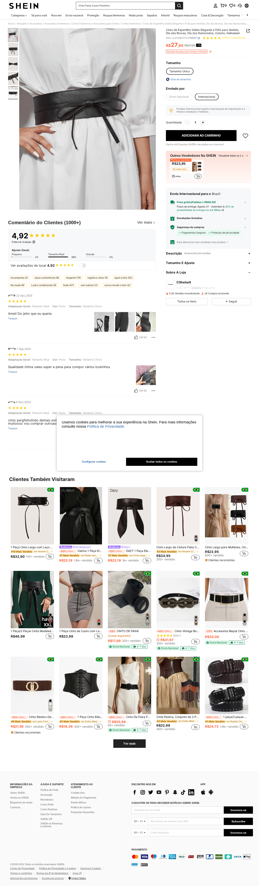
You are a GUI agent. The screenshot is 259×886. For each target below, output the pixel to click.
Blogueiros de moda (21, 802)
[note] (220, 560)
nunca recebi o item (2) (117, 285)
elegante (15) (73, 277)
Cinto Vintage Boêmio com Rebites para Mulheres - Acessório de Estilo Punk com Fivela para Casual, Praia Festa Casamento (178, 631)
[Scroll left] (242, 15)
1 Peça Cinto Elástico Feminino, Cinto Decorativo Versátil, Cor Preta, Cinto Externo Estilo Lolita (81, 717)
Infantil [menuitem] (165, 15)
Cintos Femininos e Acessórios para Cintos (95, 23)
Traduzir (12, 318)
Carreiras (15, 807)
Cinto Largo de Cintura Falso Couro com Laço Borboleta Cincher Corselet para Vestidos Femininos (178, 547)
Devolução (46, 794)
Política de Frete (49, 790)
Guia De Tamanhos (51, 814)
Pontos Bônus (78, 802)
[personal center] (215, 5)
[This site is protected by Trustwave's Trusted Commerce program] (135, 864)
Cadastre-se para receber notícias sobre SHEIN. (166, 803)
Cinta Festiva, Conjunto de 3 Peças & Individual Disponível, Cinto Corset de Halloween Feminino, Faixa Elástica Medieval (178, 717)
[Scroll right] (247, 15)
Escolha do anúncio (53, 878)
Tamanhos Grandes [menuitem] (239, 15)
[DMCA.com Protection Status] (144, 864)
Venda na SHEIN (19, 797)
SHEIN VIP (46, 819)
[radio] (179, 71)
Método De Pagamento (83, 797)
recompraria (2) (19, 277)
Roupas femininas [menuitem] (114, 15)
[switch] (82, 265)
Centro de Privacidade (22, 868)
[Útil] (136, 337)
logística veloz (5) (98, 277)
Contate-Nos (78, 792)
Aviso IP (77, 873)
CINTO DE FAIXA (124, 631)
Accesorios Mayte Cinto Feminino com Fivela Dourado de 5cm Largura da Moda (227, 631)
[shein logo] (23, 5)
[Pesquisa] (179, 5)
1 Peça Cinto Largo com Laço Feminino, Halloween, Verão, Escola (32, 547)
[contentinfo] (192, 856)
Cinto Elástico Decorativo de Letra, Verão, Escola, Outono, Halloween (32, 717)
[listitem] (186, 170)
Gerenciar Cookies (90, 868)
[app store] (203, 794)
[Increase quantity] (203, 122)
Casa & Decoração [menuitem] (212, 15)
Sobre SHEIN (17, 792)
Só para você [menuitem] (39, 15)
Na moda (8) (17, 285)
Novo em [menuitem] (56, 15)
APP (202, 784)
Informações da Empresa (24, 878)
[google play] (211, 794)
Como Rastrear (48, 809)
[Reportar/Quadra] (153, 337)
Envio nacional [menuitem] (74, 15)
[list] (164, 792)
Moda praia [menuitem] (136, 15)
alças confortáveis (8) (47, 277)
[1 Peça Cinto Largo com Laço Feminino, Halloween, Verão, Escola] (32, 516)
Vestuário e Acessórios (29, 23)
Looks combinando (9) (43, 285)
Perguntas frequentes (82, 812)
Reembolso (46, 799)
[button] (239, 5)
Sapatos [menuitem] (152, 15)
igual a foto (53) (123, 277)
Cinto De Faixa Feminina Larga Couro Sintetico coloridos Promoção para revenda (129, 717)
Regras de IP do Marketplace (52, 873)
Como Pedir (47, 804)
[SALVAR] (245, 135)
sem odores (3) (89, 285)
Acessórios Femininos (57, 23)
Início (11, 23)
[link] (223, 5)
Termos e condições (21, 873)
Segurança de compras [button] (190, 227)
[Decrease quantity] (187, 122)
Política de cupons (81, 807)
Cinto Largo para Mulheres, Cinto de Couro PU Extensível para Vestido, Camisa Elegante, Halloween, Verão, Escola (226, 547)
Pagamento (139, 849)
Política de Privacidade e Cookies (57, 868)
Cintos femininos (131, 23)
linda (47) (68, 285)
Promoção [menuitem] (93, 15)
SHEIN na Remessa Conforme (51, 825)
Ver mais (129, 743)
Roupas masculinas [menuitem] (185, 15)
